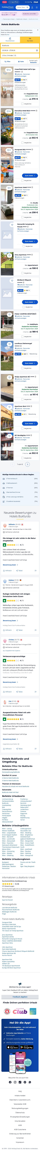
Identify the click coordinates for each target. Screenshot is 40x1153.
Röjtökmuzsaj (25, 818)
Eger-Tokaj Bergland (27, 866)
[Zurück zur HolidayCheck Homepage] (8, 7)
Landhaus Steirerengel (23, 343)
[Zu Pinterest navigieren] (25, 1082)
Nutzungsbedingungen (20, 1108)
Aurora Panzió (7, 955)
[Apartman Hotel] (7, 202)
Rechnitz (23, 803)
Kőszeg (22, 816)
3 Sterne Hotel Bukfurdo (10, 780)
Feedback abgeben (20, 997)
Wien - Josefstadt (26, 849)
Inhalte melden (20, 1096)
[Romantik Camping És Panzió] (7, 235)
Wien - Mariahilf (7, 837)
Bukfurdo (5, 803)
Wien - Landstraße (8, 839)
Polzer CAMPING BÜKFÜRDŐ (25, 314)
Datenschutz (20, 1113)
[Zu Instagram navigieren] (15, 1082)
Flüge (4, 914)
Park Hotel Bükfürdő (9, 949)
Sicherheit (20, 1138)
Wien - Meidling (25, 833)
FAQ (20, 1091)
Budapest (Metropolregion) (8, 863)
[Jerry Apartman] (7, 263)
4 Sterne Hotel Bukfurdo (10, 778)
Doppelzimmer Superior (12, 650)
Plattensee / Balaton (9, 866)
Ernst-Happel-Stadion (9, 835)
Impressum (20, 1142)
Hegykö (4, 818)
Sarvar (22, 820)
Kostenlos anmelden (29, 14)
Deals (4, 2)
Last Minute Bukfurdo (9, 908)
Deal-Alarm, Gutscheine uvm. (20, 1100)
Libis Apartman (7, 947)
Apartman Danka (8, 937)
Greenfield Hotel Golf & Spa (25, 69)
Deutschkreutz (7, 811)
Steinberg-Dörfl (25, 805)
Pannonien (6, 868)
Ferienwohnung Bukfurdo (11, 772)
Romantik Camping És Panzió (12, 939)
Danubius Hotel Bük (22, 111)
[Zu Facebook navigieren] (10, 1082)
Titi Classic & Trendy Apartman (12, 931)
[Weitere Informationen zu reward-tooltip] (18, 744)
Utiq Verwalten (20, 1121)
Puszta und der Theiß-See (28, 863)
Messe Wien (6, 849)
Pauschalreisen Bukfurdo (10, 910)
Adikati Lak (6, 964)
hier (8, 34)
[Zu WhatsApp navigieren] (29, 1082)
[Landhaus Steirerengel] (7, 355)
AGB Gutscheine (20, 1129)
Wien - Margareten (26, 841)
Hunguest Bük (20, 149)
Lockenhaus (24, 809)
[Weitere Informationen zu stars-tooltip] (22, 72)
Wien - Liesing (7, 829)
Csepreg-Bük (6, 809)
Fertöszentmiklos (8, 801)
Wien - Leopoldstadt (9, 833)
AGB (20, 1125)
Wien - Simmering (8, 851)
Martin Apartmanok (9, 929)
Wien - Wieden (7, 853)
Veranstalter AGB (20, 1104)
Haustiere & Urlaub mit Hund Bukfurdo (15, 786)
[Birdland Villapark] (7, 293)
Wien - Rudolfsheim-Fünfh (27, 846)
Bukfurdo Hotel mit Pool (10, 792)
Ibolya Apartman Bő (22, 377)
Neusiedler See (25, 831)
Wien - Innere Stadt (27, 843)
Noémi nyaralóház (8, 962)
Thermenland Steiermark (10, 847)
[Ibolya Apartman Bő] (7, 388)
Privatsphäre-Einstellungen (20, 1117)
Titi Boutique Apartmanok (11, 966)
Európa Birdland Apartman (11, 968)
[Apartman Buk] (7, 417)
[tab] (10, 40)
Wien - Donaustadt (8, 841)
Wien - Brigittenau (26, 835)
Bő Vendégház (20, 435)
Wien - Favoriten (7, 843)
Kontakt (27, 2)
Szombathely (6, 805)
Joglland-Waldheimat (27, 839)
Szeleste (23, 811)
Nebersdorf (24, 807)
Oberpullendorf (7, 822)
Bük (3, 807)
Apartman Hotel (21, 187)
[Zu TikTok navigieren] (20, 1082)
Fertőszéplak (6, 816)
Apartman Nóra (7, 943)
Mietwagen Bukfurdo (9, 912)
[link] (32, 7)
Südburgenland (25, 829)
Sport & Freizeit (7, 900)
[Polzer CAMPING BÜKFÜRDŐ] (7, 325)
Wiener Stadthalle (8, 831)
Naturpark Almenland (9, 845)
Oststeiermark (25, 837)
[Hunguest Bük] (7, 165)
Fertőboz (5, 820)
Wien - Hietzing (25, 853)
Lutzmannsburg (7, 799)
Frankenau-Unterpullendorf (26, 800)
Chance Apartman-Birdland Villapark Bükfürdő (18, 951)
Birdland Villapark (24, 280)
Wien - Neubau (25, 851)
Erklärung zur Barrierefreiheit (20, 1134)
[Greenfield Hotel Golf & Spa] (7, 86)
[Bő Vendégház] (7, 446)
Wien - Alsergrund (26, 855)
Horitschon (6, 813)
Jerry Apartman (21, 255)
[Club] (13, 14)
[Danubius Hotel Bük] (7, 126)
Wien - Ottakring (7, 855)
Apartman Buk (20, 406)
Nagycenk (23, 813)
